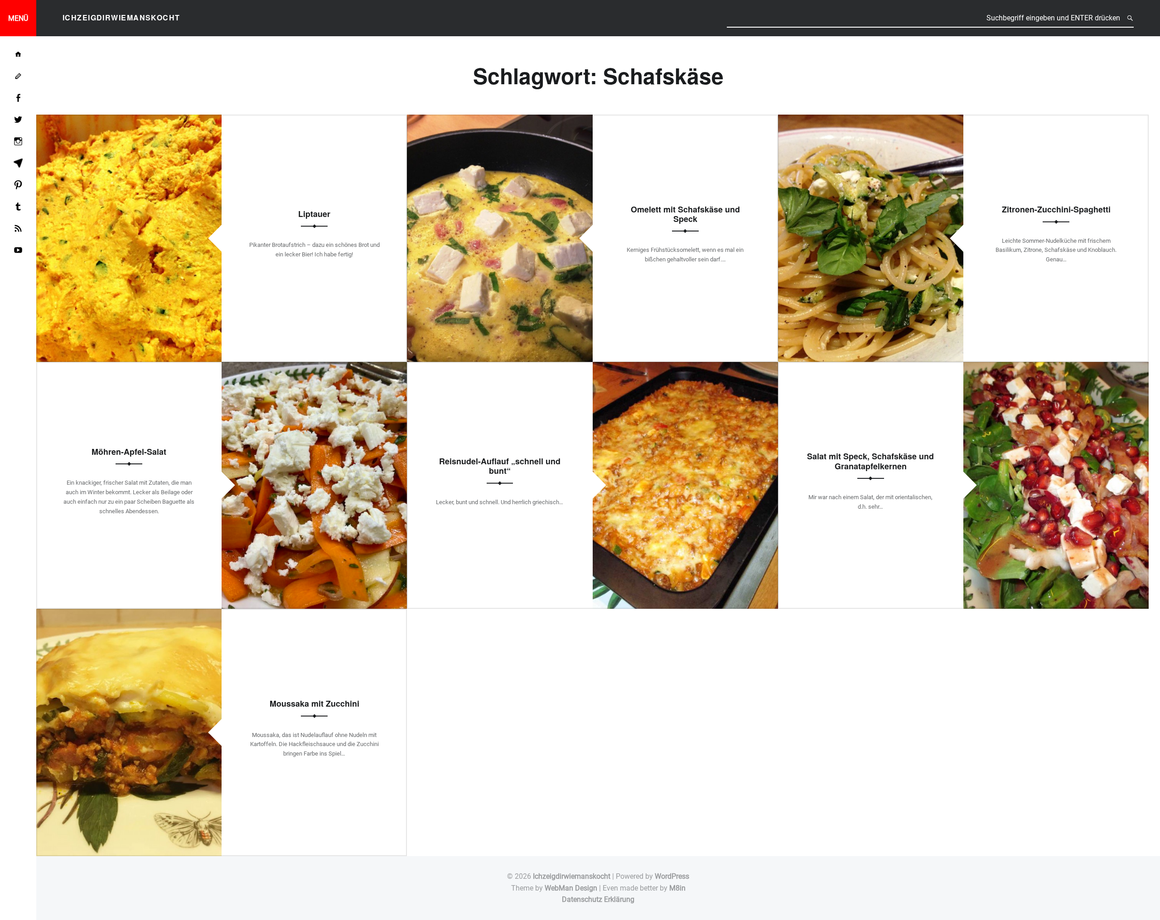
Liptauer (314, 214)
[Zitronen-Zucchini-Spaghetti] (870, 120)
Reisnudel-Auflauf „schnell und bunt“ (500, 466)
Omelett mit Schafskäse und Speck (685, 214)
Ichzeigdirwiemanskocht (571, 876)
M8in (677, 888)
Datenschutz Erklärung (598, 899)
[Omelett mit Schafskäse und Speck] (499, 120)
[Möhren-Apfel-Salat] (314, 367)
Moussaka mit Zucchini (314, 703)
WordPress (672, 876)
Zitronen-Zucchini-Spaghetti (1056, 209)
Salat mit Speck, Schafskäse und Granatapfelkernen (870, 461)
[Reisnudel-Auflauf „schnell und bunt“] (685, 367)
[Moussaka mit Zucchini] (129, 614)
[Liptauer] (129, 120)
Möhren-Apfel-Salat (129, 452)
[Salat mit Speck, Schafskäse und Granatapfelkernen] (1056, 367)
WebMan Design (571, 888)
